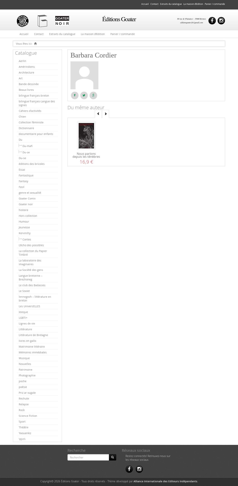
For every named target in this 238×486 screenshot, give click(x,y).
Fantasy (23, 181)
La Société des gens (31, 270)
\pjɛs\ (22, 439)
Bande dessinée (29, 84)
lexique (23, 312)
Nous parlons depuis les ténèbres (86, 155)
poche (22, 381)
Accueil (145, 4)
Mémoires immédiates (33, 352)
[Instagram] (221, 20)
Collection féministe (31, 122)
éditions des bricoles (32, 164)
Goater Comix (27, 198)
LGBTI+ (23, 317)
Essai (22, 169)
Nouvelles (25, 364)
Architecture (26, 72)
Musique (24, 358)
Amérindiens (27, 66)
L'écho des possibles (31, 245)
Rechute (24, 398)
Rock (22, 410)
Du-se (26, 152)
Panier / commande (215, 4)
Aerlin (22, 61)
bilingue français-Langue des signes (37, 103)
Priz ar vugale (27, 392)
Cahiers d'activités (30, 111)
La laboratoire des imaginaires (30, 262)
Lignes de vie (27, 323)
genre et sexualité (30, 192)
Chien (22, 116)
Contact (154, 4)
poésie (23, 387)
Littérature (25, 329)
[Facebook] (212, 20)
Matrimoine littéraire (32, 346)
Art (20, 78)
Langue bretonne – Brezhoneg (30, 277)
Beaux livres (26, 90)
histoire (23, 210)
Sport (22, 421)
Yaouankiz (25, 433)
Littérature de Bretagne (33, 335)
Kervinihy (24, 233)
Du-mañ (27, 146)
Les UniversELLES (29, 306)
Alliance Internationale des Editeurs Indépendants (165, 481)
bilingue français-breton (34, 95)
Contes (26, 239)
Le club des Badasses (32, 285)
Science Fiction (28, 416)
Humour (24, 221)
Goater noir (26, 204)
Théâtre (23, 427)
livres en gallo (27, 341)
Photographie (27, 375)
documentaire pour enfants (36, 134)
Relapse (24, 404)
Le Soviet (24, 291)
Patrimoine (25, 369)
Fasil (21, 187)
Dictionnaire (26, 128)
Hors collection (28, 216)
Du (20, 139)
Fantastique (26, 175)
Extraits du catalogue (171, 4)
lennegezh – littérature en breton (35, 298)
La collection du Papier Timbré (33, 252)
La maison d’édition (193, 4)
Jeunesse (24, 227)
